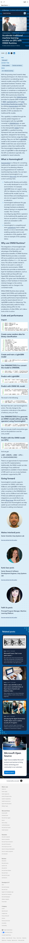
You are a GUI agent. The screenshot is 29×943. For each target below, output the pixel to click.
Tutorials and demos (6, 32)
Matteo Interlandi (6, 45)
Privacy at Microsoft (5, 915)
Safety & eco (4, 940)
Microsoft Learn (4, 889)
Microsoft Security (5, 863)
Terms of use (19, 938)
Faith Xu (18, 45)
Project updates (6, 65)
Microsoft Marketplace (6, 896)
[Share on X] (11, 53)
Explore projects (9, 772)
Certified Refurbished (5, 825)
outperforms (12, 227)
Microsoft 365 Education (6, 844)
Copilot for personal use (6, 801)
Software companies (5, 899)
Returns (3, 820)
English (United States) (8, 929)
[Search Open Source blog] (4, 2)
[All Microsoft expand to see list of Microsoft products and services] (1, 1)
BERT (4, 102)
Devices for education (6, 839)
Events (5, 682)
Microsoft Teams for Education (7, 841)
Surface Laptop (4, 791)
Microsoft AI (4, 860)
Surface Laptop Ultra (5, 794)
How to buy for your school (6, 846)
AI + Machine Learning (7, 70)
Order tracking (4, 822)
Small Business (4, 877)
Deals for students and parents (7, 851)
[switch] (27, 2)
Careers (3, 908)
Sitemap (3, 938)
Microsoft (4, 60)
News (5, 651)
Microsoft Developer (5, 887)
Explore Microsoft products (6, 803)
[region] (14, 326)
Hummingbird (13, 106)
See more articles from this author (9, 540)
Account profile (4, 813)
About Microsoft (5, 911)
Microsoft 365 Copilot (6, 875)
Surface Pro (4, 789)
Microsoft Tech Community (6, 894)
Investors (3, 918)
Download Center (5, 815)
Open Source (4, 5)
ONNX (17, 128)
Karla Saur (13, 45)
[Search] (25, 13)
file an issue (9, 500)
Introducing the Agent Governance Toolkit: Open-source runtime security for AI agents (14, 720)
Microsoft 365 (4, 868)
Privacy (14, 938)
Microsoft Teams (5, 872)
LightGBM (23, 139)
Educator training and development (8, 849)
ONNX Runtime (22, 97)
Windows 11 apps (5, 806)
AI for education (5, 853)
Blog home (6, 10)
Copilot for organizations (6, 798)
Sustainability (4, 925)
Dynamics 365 (4, 865)
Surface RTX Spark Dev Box (6, 796)
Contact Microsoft (9, 938)
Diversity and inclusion (6, 920)
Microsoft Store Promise (6, 827)
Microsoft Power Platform (6, 870)
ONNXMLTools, (14, 123)
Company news (4, 913)
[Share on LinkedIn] (14, 53)
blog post (13, 176)
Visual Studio (4, 901)
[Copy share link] (6, 53)
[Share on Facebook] (9, 53)
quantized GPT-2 (12, 102)
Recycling (9, 940)
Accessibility (4, 923)
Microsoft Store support (6, 817)
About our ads (14, 940)
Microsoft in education (6, 836)
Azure (3, 884)
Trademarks (24, 938)
